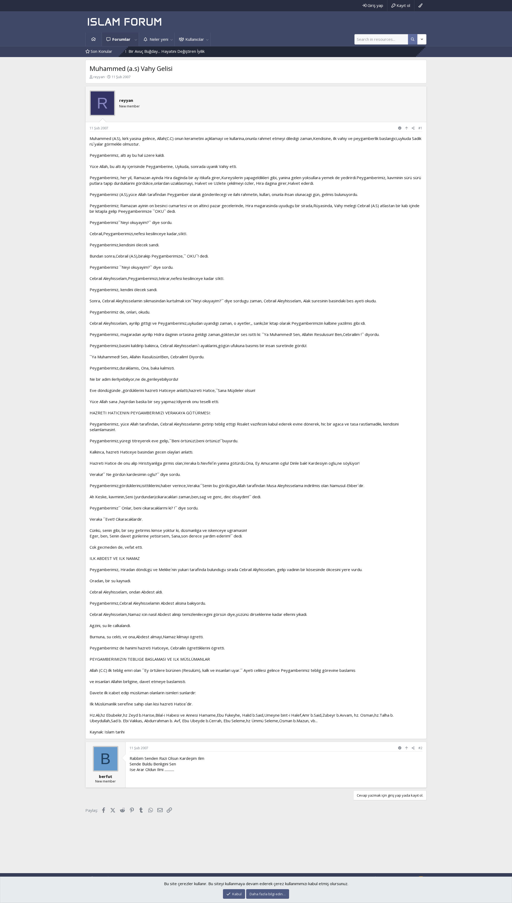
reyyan (99, 76)
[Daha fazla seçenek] (412, 39)
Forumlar (121, 39)
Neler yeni (159, 39)
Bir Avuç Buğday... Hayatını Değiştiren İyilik (140, 51)
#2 (420, 748)
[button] (136, 39)
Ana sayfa (94, 39)
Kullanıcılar (194, 39)
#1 (420, 128)
